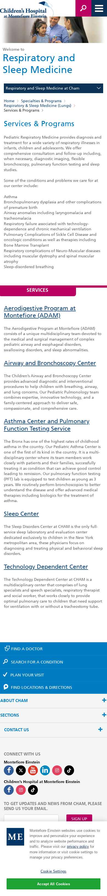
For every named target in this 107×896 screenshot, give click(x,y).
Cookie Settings (53, 871)
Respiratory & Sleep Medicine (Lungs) (37, 105)
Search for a (37, 662)
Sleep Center (21, 513)
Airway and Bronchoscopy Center (50, 363)
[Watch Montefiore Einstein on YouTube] (33, 770)
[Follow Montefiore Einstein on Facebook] (9, 770)
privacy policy (78, 846)
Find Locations (41, 687)
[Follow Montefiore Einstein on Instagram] (57, 770)
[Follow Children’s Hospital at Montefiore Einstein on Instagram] (21, 790)
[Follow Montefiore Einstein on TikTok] (69, 770)
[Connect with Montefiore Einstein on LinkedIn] (45, 770)
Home (9, 100)
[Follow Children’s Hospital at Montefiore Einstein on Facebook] (9, 790)
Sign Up (79, 818)
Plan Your (27, 675)
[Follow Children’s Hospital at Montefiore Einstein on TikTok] (33, 790)
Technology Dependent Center (46, 566)
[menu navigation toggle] (99, 8)
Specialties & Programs (41, 100)
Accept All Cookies (53, 884)
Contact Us (16, 730)
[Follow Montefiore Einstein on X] (21, 770)
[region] (53, 858)
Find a (27, 648)
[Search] (83, 8)
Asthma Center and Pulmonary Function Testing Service (46, 424)
